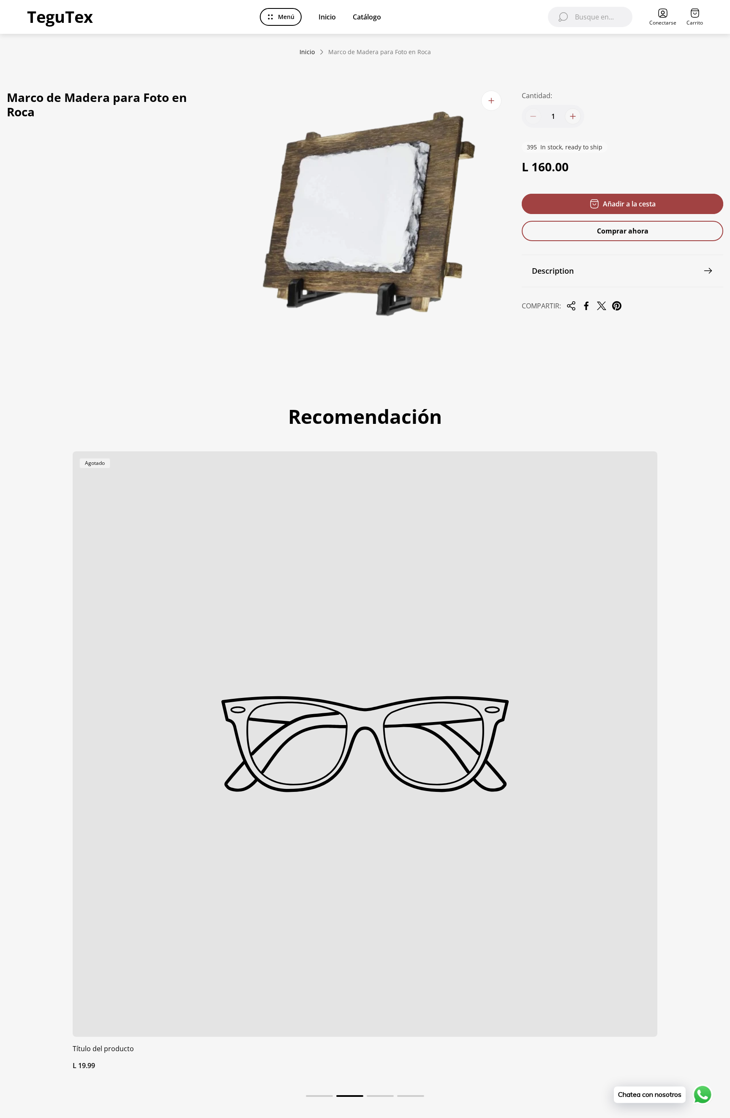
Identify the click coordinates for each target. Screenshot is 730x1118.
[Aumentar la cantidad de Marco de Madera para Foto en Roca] (573, 116)
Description (553, 271)
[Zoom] (491, 101)
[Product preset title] (365, 744)
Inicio (307, 52)
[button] (319, 1096)
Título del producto (103, 1048)
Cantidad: (537, 95)
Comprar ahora (622, 231)
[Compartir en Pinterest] (617, 306)
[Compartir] (571, 306)
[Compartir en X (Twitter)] (602, 306)
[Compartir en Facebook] (586, 306)
